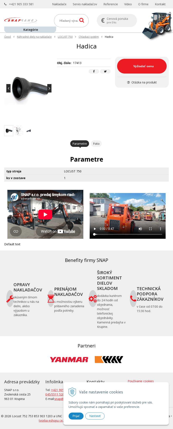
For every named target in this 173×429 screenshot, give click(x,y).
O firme (143, 4)
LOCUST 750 (65, 37)
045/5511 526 (54, 394)
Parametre (79, 144)
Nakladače (59, 4)
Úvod (7, 37)
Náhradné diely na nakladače (34, 37)
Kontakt (160, 4)
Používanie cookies (141, 381)
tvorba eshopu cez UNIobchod (60, 420)
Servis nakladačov (85, 4)
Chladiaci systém (89, 37)
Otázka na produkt (144, 82)
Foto (96, 144)
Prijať (76, 416)
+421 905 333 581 (21, 4)
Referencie (110, 4)
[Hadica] (29, 88)
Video (128, 4)
